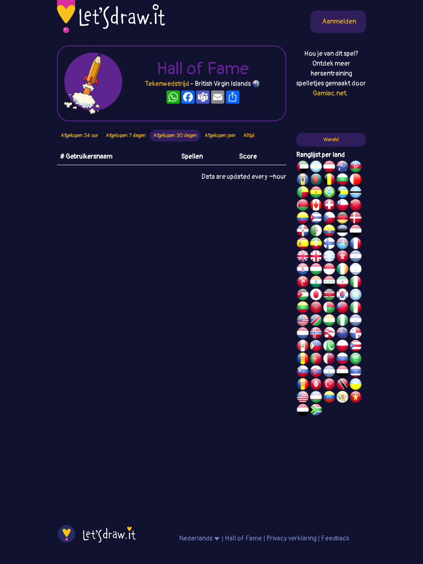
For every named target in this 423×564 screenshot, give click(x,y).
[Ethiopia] (316, 244)
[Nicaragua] (355, 321)
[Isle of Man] (302, 283)
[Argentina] (316, 168)
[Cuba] (316, 219)
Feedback (335, 538)
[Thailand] (355, 372)
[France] (355, 244)
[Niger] (329, 321)
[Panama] (355, 334)
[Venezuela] (329, 398)
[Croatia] (302, 270)
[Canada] (316, 206)
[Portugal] (316, 359)
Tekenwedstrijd (167, 84)
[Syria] (342, 372)
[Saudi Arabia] (355, 359)
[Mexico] (355, 308)
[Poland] (342, 347)
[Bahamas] (342, 193)
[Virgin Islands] (342, 398)
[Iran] (342, 283)
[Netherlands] (302, 334)
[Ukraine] (355, 385)
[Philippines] (316, 347)
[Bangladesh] (316, 180)
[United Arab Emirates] (302, 168)
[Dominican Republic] (302, 231)
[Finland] (329, 244)
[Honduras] (355, 257)
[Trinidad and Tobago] (342, 385)
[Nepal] (329, 334)
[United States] (302, 398)
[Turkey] (329, 385)
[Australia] (342, 168)
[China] (355, 206)
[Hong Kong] (342, 257)
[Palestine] (302, 359)
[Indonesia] (329, 270)
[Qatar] (329, 359)
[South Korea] (342, 295)
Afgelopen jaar (220, 135)
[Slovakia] (316, 372)
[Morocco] (316, 308)
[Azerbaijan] (355, 168)
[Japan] (316, 295)
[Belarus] (302, 206)
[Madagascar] (329, 308)
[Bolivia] (316, 193)
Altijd (248, 135)
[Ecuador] (329, 231)
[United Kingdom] (302, 257)
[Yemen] (302, 411)
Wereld (331, 139)
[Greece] (329, 257)
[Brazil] (329, 193)
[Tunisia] (316, 385)
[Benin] (302, 193)
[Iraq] (329, 283)
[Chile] (342, 206)
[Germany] (342, 219)
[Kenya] (329, 295)
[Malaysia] (302, 321)
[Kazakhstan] (355, 295)
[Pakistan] (329, 347)
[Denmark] (355, 219)
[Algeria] (316, 231)
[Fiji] (342, 244)
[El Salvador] (329, 372)
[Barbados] (302, 180)
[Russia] (342, 359)
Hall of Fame (243, 538)
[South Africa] (316, 411)
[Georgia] (316, 257)
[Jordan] (302, 295)
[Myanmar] (342, 308)
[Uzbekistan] (316, 398)
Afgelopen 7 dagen (126, 135)
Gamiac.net (329, 93)
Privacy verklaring (291, 538)
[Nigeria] (342, 321)
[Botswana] (355, 193)
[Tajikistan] (302, 385)
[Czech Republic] (329, 219)
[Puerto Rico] (355, 347)
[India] (316, 283)
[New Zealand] (342, 334)
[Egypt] (355, 231)
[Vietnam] (355, 398)
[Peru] (302, 347)
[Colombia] (302, 219)
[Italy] (355, 283)
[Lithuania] (302, 308)
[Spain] (302, 244)
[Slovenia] (302, 372)
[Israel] (355, 270)
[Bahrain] (355, 180)
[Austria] (329, 168)
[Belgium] (329, 180)
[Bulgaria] (342, 180)
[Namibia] (316, 321)
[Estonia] (342, 231)
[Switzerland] (329, 206)
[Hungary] (316, 270)
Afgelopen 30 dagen (175, 135)
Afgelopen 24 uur (79, 135)
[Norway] (316, 334)
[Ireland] (342, 270)
